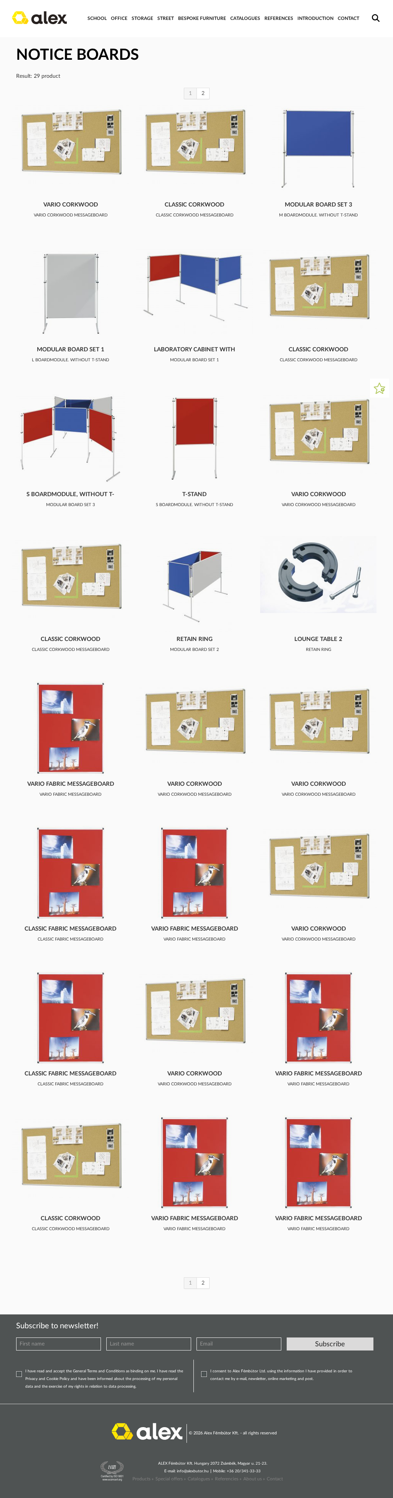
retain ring (195, 639)
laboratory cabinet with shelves (194, 350)
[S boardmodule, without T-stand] (70, 439)
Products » (143, 1479)
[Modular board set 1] (70, 294)
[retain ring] (194, 584)
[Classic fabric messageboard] (70, 873)
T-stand (194, 494)
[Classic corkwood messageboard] (194, 143)
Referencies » (228, 1479)
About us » (254, 1479)
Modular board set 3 (318, 205)
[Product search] (374, 13)
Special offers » (170, 1479)
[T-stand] (194, 439)
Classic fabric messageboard (70, 929)
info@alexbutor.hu (193, 1471)
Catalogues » (200, 1479)
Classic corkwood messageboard (194, 205)
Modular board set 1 (70, 349)
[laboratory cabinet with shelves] (194, 290)
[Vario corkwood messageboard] (70, 143)
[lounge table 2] (318, 574)
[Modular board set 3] (318, 149)
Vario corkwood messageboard (70, 205)
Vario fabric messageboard (70, 784)
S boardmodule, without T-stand (70, 495)
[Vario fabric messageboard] (70, 729)
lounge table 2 (318, 639)
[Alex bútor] (147, 1431)
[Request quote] (379, 388)
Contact (275, 1479)
